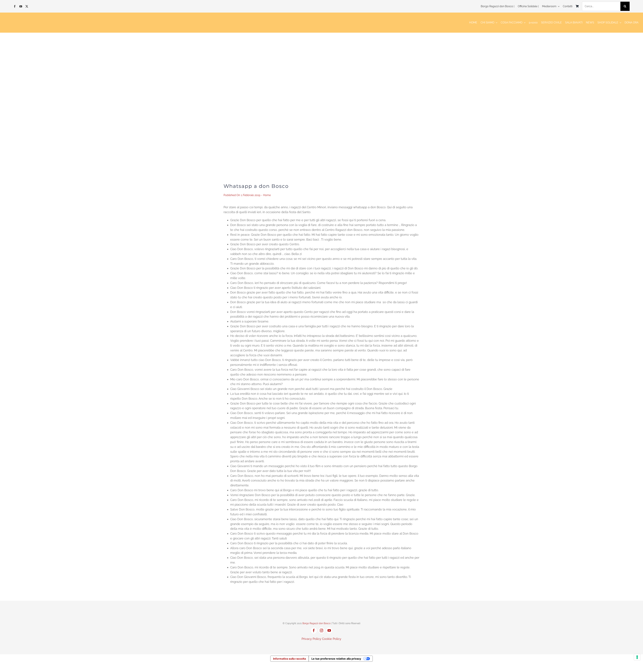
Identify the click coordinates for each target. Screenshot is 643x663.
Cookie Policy (331, 639)
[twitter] (26, 6)
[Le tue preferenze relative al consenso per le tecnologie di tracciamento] (637, 657)
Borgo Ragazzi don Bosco (316, 623)
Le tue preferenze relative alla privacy (336, 658)
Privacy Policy (311, 639)
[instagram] (321, 631)
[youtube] (20, 6)
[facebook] (14, 6)
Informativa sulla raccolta (289, 658)
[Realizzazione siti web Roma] (321, 646)
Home (267, 195)
